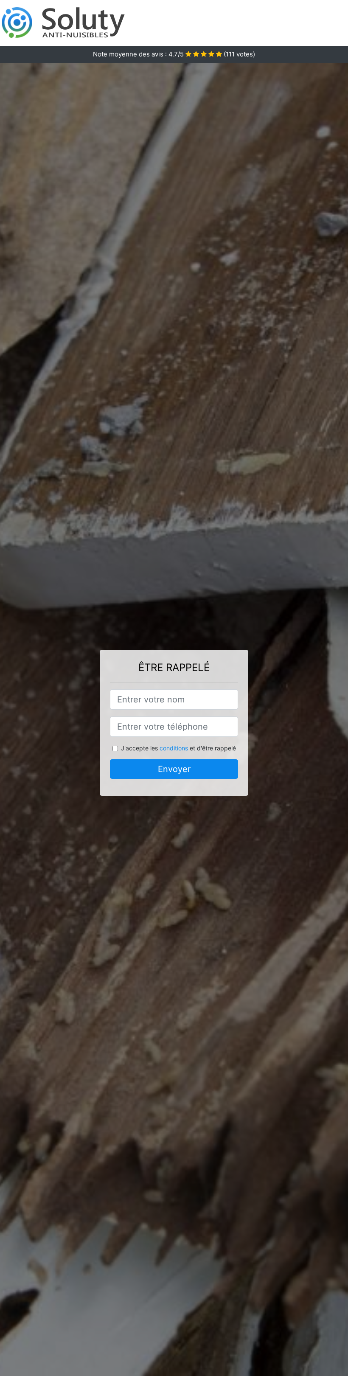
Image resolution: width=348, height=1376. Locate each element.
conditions (174, 748)
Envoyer (174, 769)
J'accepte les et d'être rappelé (178, 748)
